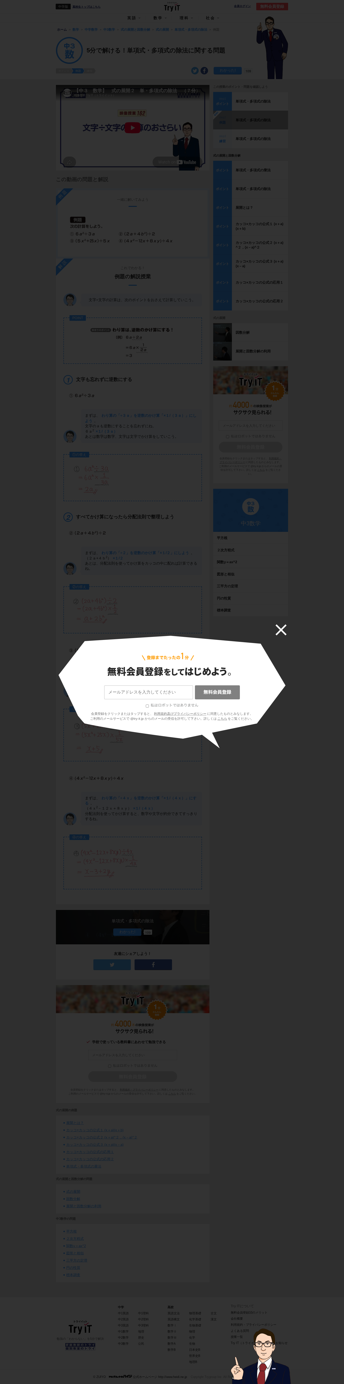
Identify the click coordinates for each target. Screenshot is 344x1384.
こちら (222, 718)
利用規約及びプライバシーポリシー (180, 714)
